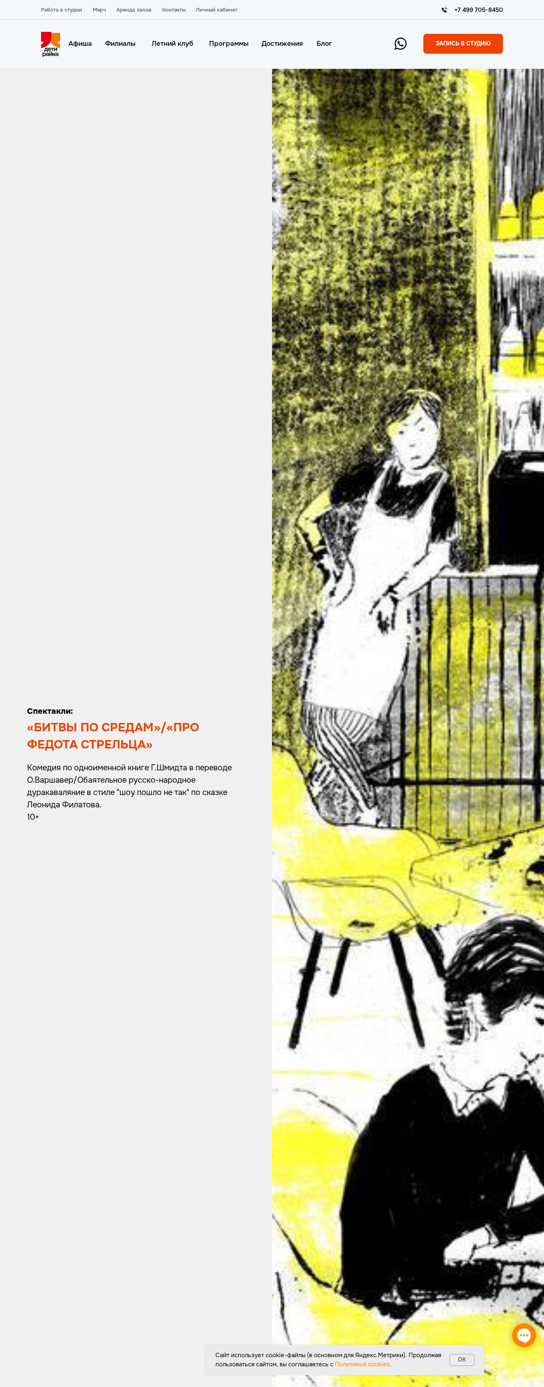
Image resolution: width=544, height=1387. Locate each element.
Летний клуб (172, 43)
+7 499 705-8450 (478, 10)
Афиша (80, 43)
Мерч (99, 9)
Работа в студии (61, 9)
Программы (229, 43)
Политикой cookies (362, 1364)
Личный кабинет (216, 9)
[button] (463, 44)
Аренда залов (133, 9)
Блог (324, 43)
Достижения (282, 43)
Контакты (174, 9)
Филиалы (120, 43)
